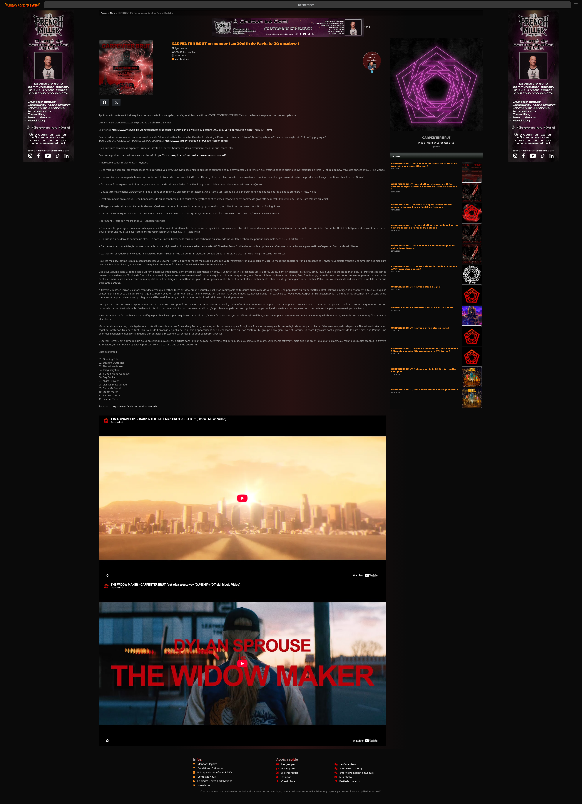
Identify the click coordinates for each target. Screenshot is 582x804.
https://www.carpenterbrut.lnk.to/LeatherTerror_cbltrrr (196, 140)
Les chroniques (289, 772)
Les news (286, 777)
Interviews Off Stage (351, 768)
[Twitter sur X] (116, 102)
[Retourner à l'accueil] (22, 5)
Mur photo (345, 777)
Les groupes (288, 764)
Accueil (104, 13)
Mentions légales (207, 764)
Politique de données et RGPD (214, 772)
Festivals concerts (349, 781)
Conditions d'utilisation (211, 768)
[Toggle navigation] (576, 5)
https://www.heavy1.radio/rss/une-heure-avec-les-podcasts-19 (190, 155)
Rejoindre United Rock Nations (214, 781)
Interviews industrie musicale (357, 772)
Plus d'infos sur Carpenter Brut (436, 142)
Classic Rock (288, 781)
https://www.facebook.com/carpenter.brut (136, 406)
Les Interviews (348, 764)
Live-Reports (288, 768)
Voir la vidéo (181, 59)
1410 (367, 27)
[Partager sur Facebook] (104, 102)
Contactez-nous (207, 776)
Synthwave (436, 147)
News (112, 13)
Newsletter (204, 785)
